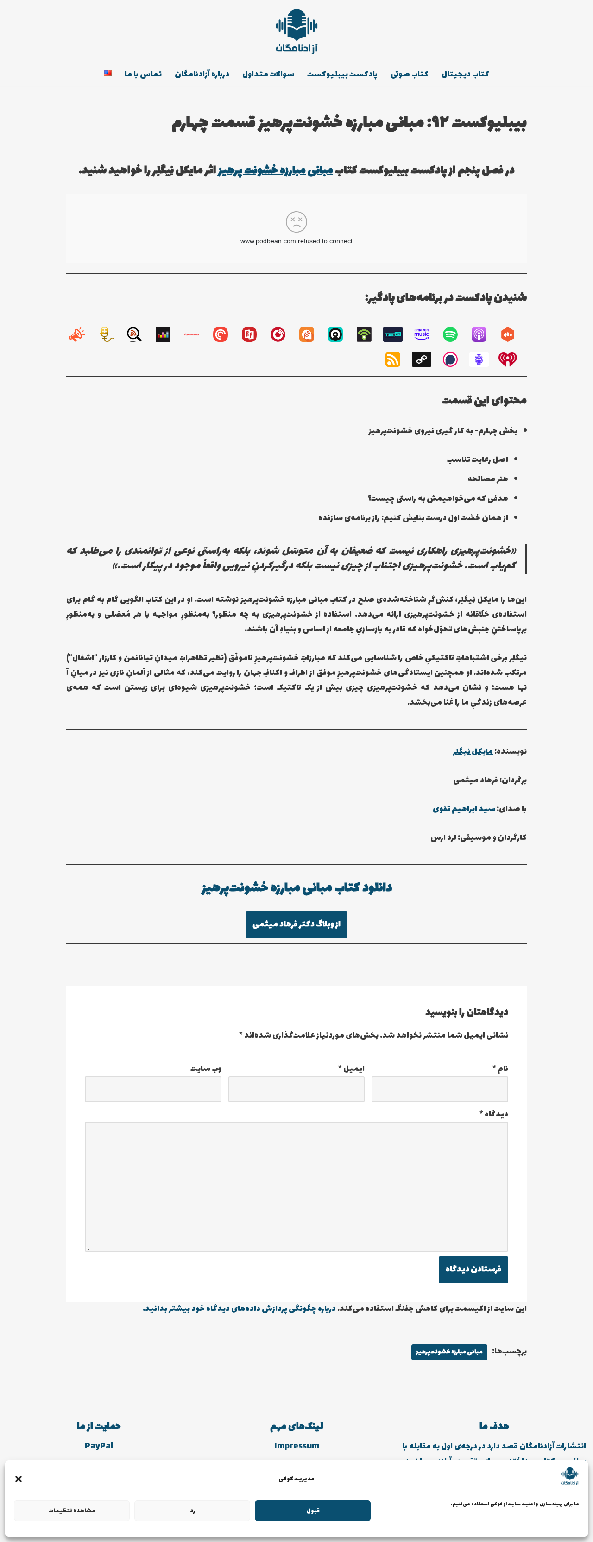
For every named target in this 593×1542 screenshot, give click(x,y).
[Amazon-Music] (426, 334)
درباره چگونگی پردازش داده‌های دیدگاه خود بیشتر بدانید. (239, 1309)
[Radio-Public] (254, 334)
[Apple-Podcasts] (483, 334)
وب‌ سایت (205, 1069)
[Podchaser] (455, 359)
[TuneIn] (397, 334)
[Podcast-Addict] (311, 334)
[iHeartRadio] (512, 359)
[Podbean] (368, 334)
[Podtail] (110, 334)
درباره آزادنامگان (202, 74)
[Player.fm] (282, 334)
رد (192, 1511)
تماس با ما (143, 74)
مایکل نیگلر (473, 751)
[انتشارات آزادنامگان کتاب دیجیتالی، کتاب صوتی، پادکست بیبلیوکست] (296, 31)
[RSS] (397, 359)
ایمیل (351, 1069)
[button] (18, 1479)
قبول (313, 1511)
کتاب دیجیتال (465, 74)
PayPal (99, 1446)
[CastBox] (512, 334)
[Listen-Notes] (139, 334)
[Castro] (340, 334)
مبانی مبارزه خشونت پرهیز (275, 171)
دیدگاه (493, 1114)
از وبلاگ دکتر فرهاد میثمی (296, 924)
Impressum (296, 1446)
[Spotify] (455, 334)
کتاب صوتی (410, 74)
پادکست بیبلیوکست (342, 74)
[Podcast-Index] (196, 334)
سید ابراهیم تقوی (464, 809)
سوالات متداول (268, 74)
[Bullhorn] (81, 334)
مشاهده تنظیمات (72, 1511)
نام (500, 1069)
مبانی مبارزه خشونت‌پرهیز (449, 1352)
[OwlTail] (483, 359)
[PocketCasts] (225, 334)
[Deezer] (167, 334)
